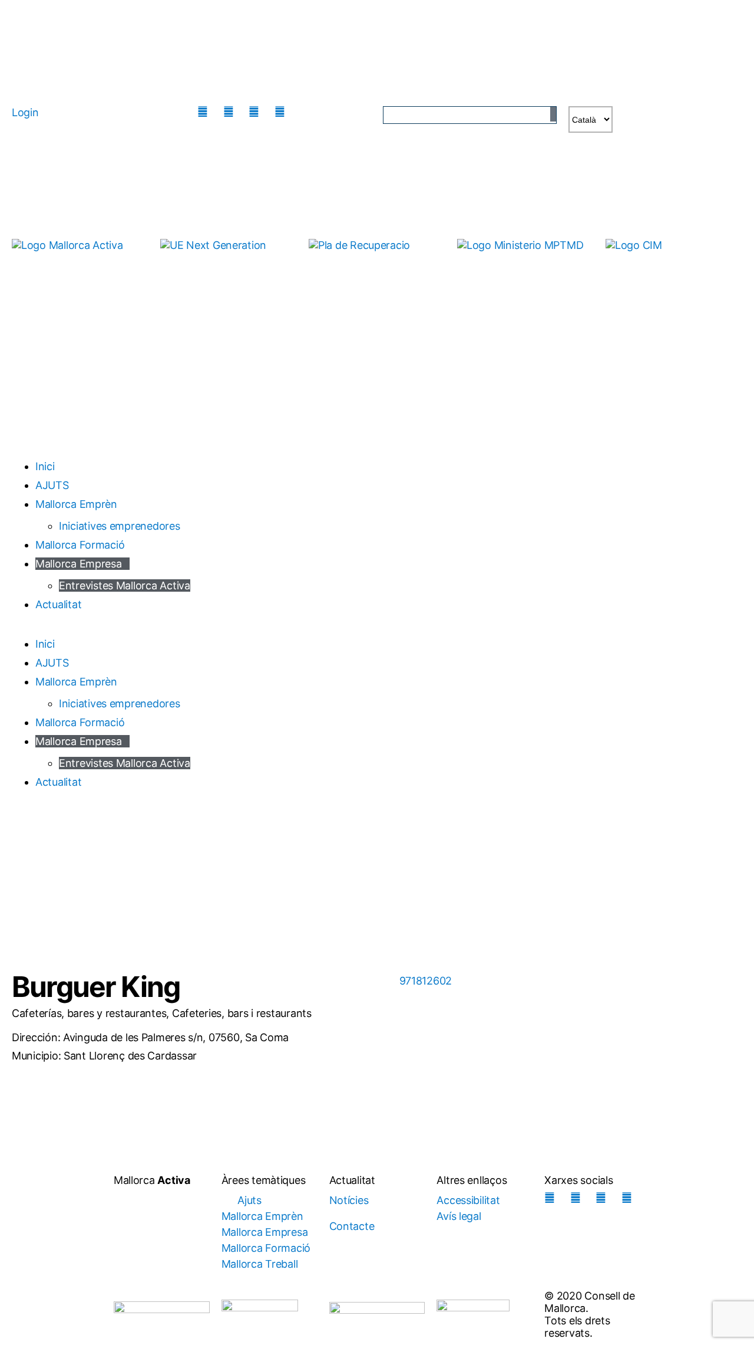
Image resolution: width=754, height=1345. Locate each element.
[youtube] (283, 111)
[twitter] (257, 111)
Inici (45, 466)
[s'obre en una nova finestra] (228, 257)
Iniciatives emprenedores (119, 526)
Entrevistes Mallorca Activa (124, 585)
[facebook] (231, 111)
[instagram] (205, 111)
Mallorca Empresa (78, 563)
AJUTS (52, 485)
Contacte (352, 1226)
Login (25, 112)
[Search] (553, 114)
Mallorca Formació (79, 545)
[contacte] (308, 111)
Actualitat (58, 604)
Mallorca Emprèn (76, 504)
